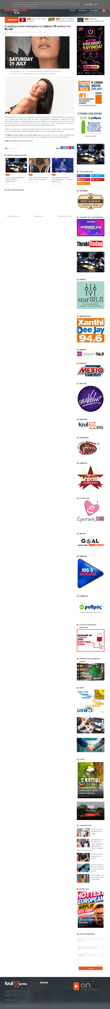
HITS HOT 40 (83, 916)
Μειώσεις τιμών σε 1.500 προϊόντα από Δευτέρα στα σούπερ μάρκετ (94, 21)
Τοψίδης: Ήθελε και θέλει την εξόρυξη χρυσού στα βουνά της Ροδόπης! (38, 178)
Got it (96, 4)
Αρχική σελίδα (39, 216)
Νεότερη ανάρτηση (13, 216)
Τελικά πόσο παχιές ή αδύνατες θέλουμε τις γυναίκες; (96, 831)
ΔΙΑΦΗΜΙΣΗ (94, 10)
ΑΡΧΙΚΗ (72, 10)
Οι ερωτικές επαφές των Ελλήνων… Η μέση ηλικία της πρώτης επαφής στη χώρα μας (97, 868)
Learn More (88, 4)
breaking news (12, 20)
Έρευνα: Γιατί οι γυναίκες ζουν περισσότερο (89, 921)
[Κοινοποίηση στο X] (64, 147)
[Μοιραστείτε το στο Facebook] (61, 147)
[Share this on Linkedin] (73, 147)
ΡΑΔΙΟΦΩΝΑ (83, 10)
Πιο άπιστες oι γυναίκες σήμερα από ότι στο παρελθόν (97, 856)
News (29, 19)
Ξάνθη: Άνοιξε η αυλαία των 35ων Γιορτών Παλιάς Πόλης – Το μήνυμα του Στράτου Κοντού (62, 179)
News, (15, 148)
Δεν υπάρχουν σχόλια (40, 32)
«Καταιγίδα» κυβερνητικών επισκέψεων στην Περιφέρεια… (65, 21)
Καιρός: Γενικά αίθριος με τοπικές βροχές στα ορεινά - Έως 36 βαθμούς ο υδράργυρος (36, 21)
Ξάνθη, (10, 148)
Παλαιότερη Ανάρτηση (65, 216)
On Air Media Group (32, 1006)
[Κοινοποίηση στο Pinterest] (70, 147)
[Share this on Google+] (67, 147)
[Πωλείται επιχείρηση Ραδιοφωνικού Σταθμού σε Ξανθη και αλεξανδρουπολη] (15, 179)
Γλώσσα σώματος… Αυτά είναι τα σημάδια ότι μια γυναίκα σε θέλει (97, 877)
